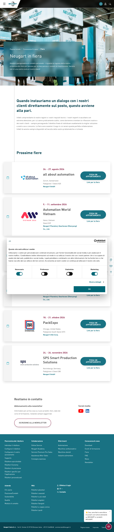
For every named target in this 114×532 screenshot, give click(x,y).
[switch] (44, 274)
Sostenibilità (9, 496)
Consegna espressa (38, 459)
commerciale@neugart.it (63, 527)
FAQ (86, 455)
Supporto (8, 458)
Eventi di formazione (92, 448)
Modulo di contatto (11, 503)
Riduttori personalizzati (13, 477)
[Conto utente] (105, 4)
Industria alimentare (65, 455)
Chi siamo (8, 490)
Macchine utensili (64, 452)
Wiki (33, 486)
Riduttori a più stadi (38, 496)
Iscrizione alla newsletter (32, 422)
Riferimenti (62, 441)
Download (88, 445)
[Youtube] (80, 411)
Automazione (63, 445)
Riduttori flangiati (37, 503)
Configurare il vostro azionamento (12, 453)
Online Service (36, 445)
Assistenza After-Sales (39, 455)
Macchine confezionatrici (67, 448)
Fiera (87, 452)
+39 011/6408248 (48, 527)
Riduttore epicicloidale (13, 461)
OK (89, 289)
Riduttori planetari (38, 490)
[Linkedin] (88, 411)
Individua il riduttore (12, 445)
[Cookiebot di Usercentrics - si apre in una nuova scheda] (95, 241)
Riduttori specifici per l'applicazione (12, 472)
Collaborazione (37, 441)
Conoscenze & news (92, 441)
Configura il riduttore (12, 448)
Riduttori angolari (37, 500)
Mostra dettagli (95, 282)
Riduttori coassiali (38, 493)
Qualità (7, 500)
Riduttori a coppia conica (40, 507)
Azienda (8, 486)
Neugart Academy (38, 448)
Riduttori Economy (11, 464)
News (87, 459)
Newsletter (89, 462)
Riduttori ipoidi (36, 510)
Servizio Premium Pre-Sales (41, 452)
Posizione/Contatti (11, 493)
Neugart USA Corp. (50, 335)
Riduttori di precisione (13, 468)
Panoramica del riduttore (14, 441)
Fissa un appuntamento (93, 175)
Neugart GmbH (49, 186)
